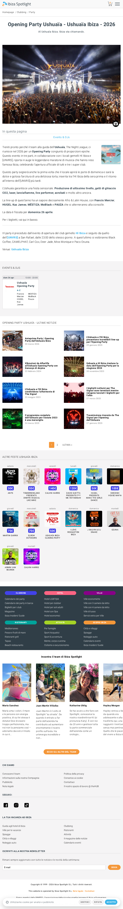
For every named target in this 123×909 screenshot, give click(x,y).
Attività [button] (60, 622)
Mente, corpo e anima (55, 641)
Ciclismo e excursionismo (56, 645)
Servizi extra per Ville (94, 615)
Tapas (8, 641)
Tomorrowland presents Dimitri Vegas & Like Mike (31, 496)
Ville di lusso (90, 611)
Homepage (8, 12)
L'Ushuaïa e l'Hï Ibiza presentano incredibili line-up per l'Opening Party (102, 339)
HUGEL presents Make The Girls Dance (94, 496)
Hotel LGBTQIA (51, 599)
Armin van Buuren (10, 568)
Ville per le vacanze (11, 830)
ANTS (10, 493)
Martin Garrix (10, 535)
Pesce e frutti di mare (15, 632)
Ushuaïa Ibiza (20, 249)
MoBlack (32, 296)
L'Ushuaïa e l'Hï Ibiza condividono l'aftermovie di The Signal (40, 391)
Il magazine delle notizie (75, 838)
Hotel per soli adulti (53, 607)
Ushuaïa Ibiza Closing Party (52, 536)
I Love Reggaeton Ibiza (73, 532)
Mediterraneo (11, 628)
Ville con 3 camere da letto (96, 603)
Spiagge (88, 632)
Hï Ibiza (81, 233)
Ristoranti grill (12, 636)
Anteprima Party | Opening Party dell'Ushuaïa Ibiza (39, 339)
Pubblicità (7, 782)
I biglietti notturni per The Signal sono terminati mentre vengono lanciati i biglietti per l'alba (102, 392)
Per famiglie (50, 628)
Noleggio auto (91, 636)
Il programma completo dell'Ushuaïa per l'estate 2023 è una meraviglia (41, 417)
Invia (114, 867)
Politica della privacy (74, 773)
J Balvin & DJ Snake (94, 531)
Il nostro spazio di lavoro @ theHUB (81, 786)
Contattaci (69, 782)
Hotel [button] (60, 593)
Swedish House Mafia (115, 494)
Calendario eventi (92, 641)
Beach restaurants (14, 645)
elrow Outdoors (31, 536)
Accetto (111, 902)
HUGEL (20, 299)
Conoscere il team (11, 773)
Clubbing (21, 12)
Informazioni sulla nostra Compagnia (20, 778)
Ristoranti (69, 830)
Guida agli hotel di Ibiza (13, 826)
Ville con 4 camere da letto (96, 607)
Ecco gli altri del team (61, 752)
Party (32, 12)
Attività (67, 834)
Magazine (10, 611)
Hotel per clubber (52, 603)
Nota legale (8, 786)
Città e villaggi (90, 628)
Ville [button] (99, 593)
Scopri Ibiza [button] (99, 622)
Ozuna (115, 530)
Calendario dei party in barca (19, 603)
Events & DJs (61, 137)
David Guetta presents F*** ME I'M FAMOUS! (73, 495)
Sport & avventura (53, 636)
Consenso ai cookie (73, 778)
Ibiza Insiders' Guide (15, 615)
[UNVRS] (12, 237)
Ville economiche (92, 599)
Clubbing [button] (21, 593)
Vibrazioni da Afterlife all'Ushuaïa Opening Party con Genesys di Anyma (41, 365)
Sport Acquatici (51, 632)
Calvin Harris (52, 493)
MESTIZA (32, 294)
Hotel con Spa (51, 611)
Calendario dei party (15, 599)
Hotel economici (52, 615)
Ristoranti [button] (21, 622)
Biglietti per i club (13, 607)
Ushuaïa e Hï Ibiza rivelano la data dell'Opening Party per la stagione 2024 (102, 365)
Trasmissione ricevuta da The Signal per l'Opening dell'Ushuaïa (102, 417)
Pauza (31, 299)
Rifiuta (98, 902)
